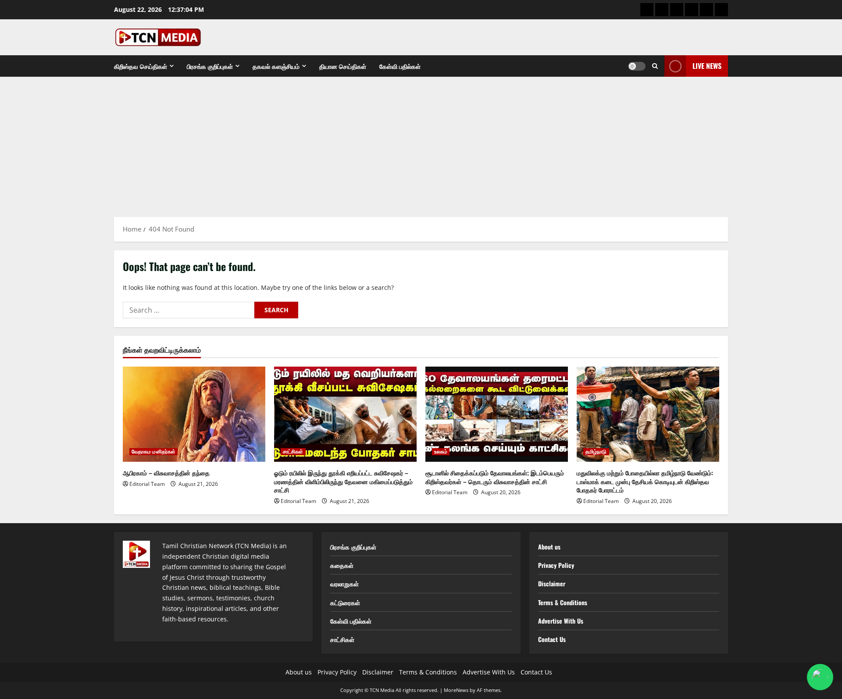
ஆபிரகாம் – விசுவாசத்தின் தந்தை (166, 472)
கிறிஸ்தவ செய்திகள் (140, 66)
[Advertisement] (421, 142)
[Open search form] (655, 66)
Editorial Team (147, 484)
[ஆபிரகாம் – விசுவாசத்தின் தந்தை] (194, 414)
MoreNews (456, 690)
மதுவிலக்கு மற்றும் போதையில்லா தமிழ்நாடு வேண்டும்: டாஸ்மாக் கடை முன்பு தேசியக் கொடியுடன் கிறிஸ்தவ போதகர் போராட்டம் (645, 481)
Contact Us (552, 639)
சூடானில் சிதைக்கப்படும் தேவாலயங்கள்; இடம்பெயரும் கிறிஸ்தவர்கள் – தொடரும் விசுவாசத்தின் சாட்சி (494, 477)
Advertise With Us (560, 620)
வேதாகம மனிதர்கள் (153, 451)
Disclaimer (551, 583)
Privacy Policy (556, 565)
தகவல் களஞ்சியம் (276, 66)
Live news (706, 66)
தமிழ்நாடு (596, 451)
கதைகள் (341, 565)
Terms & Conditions (562, 602)
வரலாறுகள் (344, 583)
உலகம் (440, 451)
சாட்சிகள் (293, 451)
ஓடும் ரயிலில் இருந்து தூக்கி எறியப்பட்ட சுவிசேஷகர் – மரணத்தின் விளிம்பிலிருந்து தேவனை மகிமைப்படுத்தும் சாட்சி (343, 481)
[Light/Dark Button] (637, 66)
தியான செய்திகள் (342, 66)
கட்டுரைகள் (345, 602)
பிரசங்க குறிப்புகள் (210, 66)
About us (549, 546)
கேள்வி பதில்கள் (400, 66)
